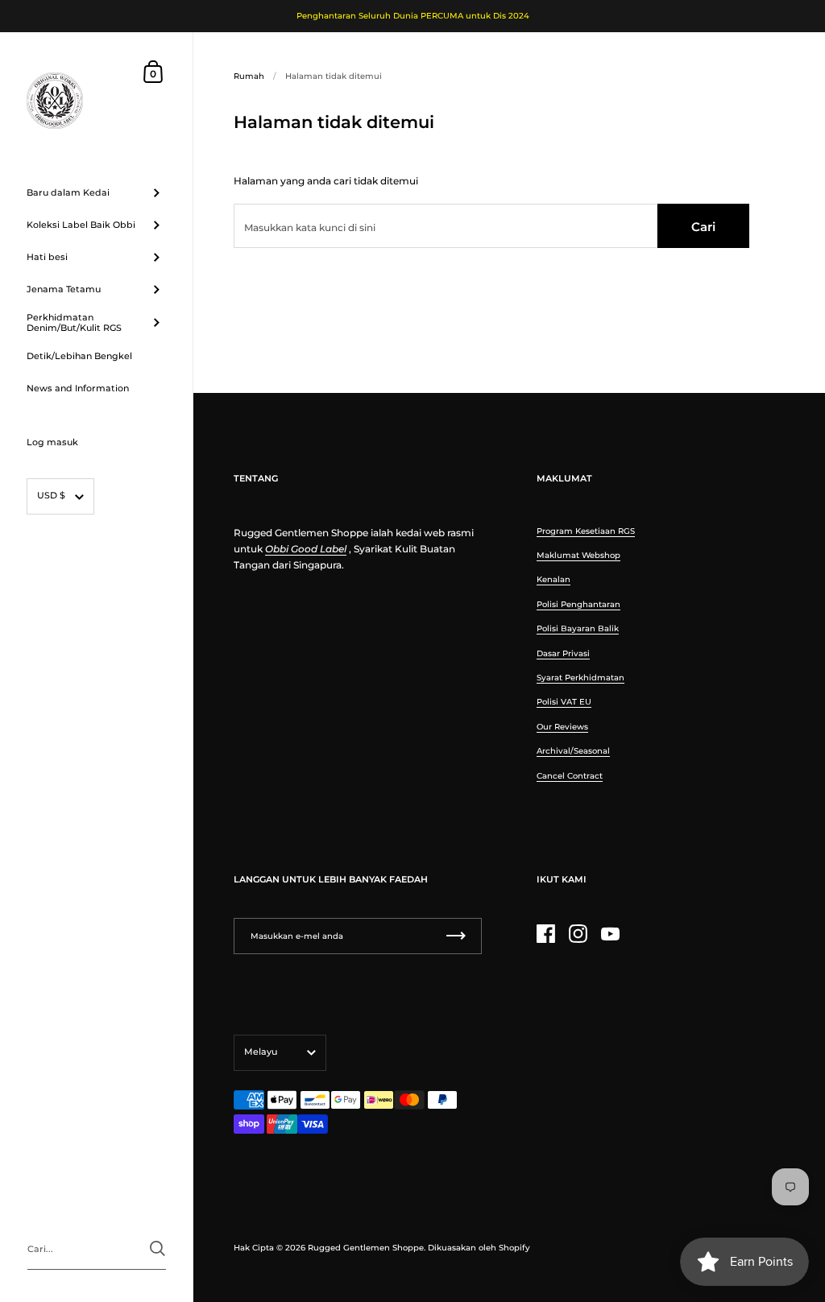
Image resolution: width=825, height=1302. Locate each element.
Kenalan (553, 579)
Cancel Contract (570, 776)
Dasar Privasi (563, 653)
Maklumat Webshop (578, 555)
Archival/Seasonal (573, 751)
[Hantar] (157, 1248)
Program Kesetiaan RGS (586, 531)
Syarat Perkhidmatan (580, 677)
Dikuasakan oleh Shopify (479, 1247)
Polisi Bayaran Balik (578, 628)
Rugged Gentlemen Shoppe (366, 1247)
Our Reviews (562, 726)
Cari (703, 226)
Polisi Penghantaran (578, 604)
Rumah (249, 76)
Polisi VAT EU (564, 701)
